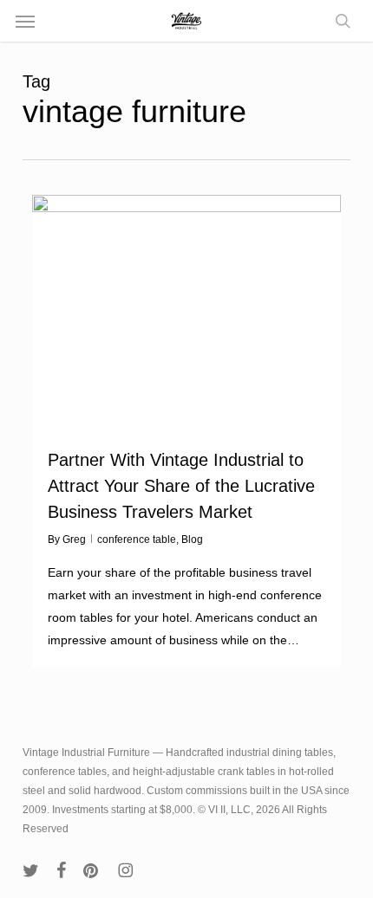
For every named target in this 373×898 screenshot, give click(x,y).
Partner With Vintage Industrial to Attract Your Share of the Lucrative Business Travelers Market (181, 485)
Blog (192, 539)
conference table (136, 539)
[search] (338, 20)
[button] (25, 20)
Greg (74, 539)
